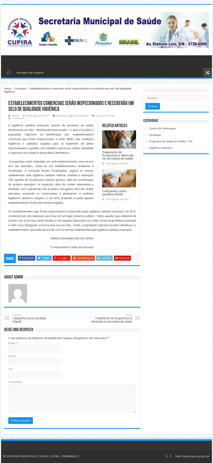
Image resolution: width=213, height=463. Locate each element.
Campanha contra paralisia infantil (114, 192)
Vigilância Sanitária (78, 115)
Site (10, 369)
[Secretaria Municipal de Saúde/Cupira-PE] (106, 29)
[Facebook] (170, 456)
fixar (54, 216)
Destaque (20, 88)
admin (15, 115)
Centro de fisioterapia (162, 128)
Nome (13, 343)
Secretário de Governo (29, 72)
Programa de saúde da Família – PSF (171, 141)
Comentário (15, 382)
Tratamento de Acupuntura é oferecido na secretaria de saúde (118, 155)
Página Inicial (8, 72)
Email (12, 356)
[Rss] (166, 456)
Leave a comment (105, 115)
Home (7, 88)
